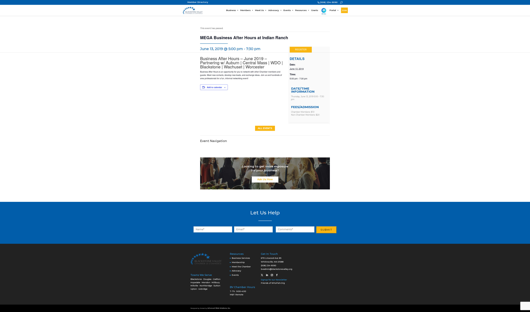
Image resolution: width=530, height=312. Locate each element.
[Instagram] (273, 275)
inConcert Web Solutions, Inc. (218, 308)
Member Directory (197, 2)
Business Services (241, 258)
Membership (238, 262)
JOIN (344, 10)
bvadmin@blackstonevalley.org (276, 269)
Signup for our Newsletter (274, 279)
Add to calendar (214, 87)
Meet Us (259, 10)
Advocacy (273, 10)
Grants (314, 10)
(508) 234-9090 (329, 2)
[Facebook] (278, 275)
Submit (326, 229)
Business (231, 10)
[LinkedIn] (268, 275)
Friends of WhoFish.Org (273, 283)
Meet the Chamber (241, 266)
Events (287, 10)
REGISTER (301, 49)
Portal (333, 10)
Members (245, 10)
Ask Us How (265, 179)
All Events (265, 128)
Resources (301, 10)
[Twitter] (263, 275)
